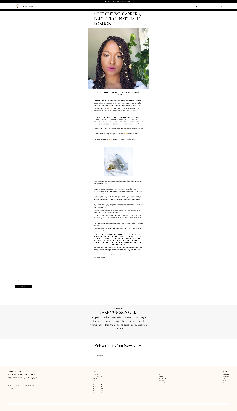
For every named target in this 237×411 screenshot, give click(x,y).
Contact (161, 376)
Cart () (220, 6)
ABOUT (151, 9)
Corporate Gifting (163, 382)
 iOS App (10, 388)
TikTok (225, 378)
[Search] (196, 6)
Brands (95, 378)
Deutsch (206, 6)
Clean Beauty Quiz (98, 390)
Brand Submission (98, 392)
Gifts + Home (144, 10)
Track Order (162, 380)
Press (94, 380)
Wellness (121, 10)
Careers (95, 382)
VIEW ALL (23, 286)
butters (109, 139)
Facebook (226, 376)
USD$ (200, 6)
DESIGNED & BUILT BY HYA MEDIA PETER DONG (19, 409)
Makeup (115, 10)
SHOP (85, 10)
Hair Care (107, 10)
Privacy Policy (163, 378)
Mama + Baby (130, 10)
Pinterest (225, 382)
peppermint (125, 133)
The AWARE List (97, 376)
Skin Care (91, 10)
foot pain (110, 108)
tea (118, 133)
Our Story (95, 374)
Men (137, 10)
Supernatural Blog (98, 384)
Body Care (99, 10)
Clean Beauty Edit (98, 388)
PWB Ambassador (98, 386)
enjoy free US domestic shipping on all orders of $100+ (118, 1)
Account (213, 6)
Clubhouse (226, 380)
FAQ (160, 374)
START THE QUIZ (118, 334)
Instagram (226, 374)
